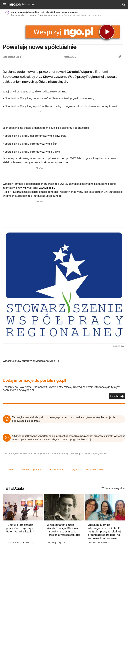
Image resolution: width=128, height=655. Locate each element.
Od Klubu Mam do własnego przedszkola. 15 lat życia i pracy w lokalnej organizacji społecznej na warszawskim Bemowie (104, 531)
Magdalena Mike (95, 469)
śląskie (76, 469)
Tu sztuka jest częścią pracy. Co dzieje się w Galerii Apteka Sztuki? (20, 528)
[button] (4, 4)
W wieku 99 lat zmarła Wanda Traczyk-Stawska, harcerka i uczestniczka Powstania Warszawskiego (63, 529)
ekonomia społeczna (32, 469)
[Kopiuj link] (119, 56)
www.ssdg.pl (46, 187)
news (11, 469)
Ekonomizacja (57, 469)
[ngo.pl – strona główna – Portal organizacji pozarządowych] (14, 5)
